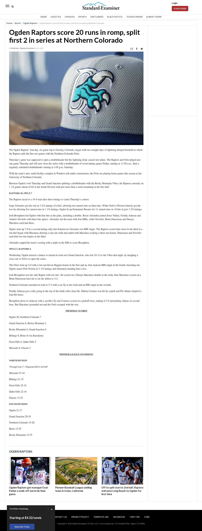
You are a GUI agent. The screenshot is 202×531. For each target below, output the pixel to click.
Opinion (70, 16)
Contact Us (60, 516)
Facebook (119, 516)
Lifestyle (55, 16)
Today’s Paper (134, 16)
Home (9, 23)
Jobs (147, 516)
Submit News (154, 16)
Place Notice (115, 16)
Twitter (135, 516)
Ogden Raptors (30, 23)
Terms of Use (101, 516)
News (43, 16)
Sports (82, 16)
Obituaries (96, 16)
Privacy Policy (80, 516)
